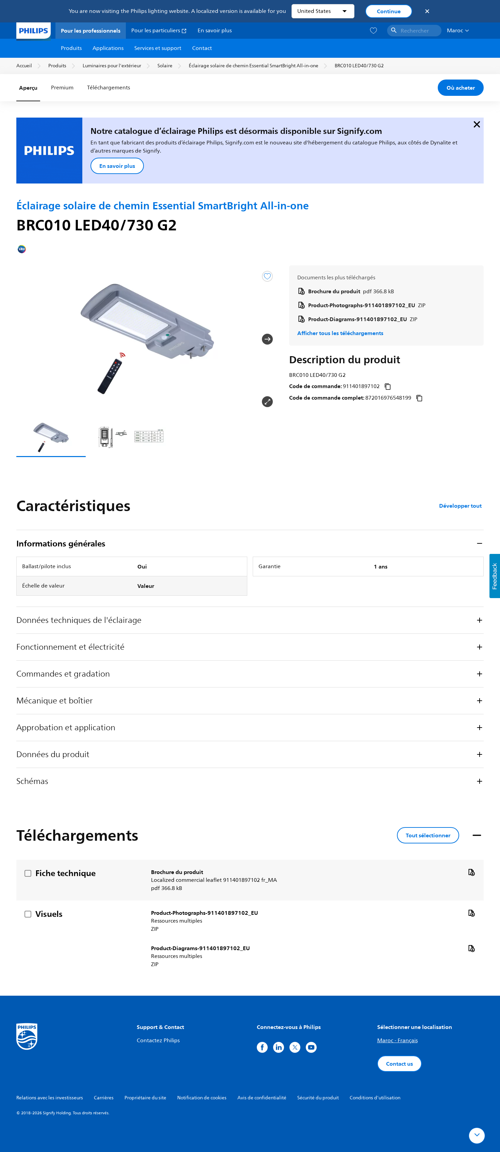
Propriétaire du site (145, 1098)
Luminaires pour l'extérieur (112, 66)
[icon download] (471, 872)
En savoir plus (215, 31)
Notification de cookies (202, 1098)
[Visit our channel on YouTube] (311, 1047)
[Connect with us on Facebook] (262, 1047)
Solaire (164, 66)
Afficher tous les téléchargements (340, 333)
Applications (108, 48)
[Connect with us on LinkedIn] (278, 1047)
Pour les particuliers (156, 31)
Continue (389, 11)
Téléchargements (108, 87)
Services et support (157, 48)
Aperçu (28, 87)
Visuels (49, 914)
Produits (71, 48)
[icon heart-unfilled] (373, 31)
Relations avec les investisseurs (49, 1098)
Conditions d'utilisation (375, 1098)
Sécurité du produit (318, 1098)
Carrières (104, 1098)
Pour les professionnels (90, 31)
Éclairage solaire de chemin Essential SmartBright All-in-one (253, 66)
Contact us (399, 1063)
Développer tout (460, 505)
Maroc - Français (397, 1040)
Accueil (24, 66)
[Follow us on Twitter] (294, 1047)
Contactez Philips (158, 1040)
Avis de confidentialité (261, 1098)
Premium (62, 87)
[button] (27, 339)
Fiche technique (65, 873)
